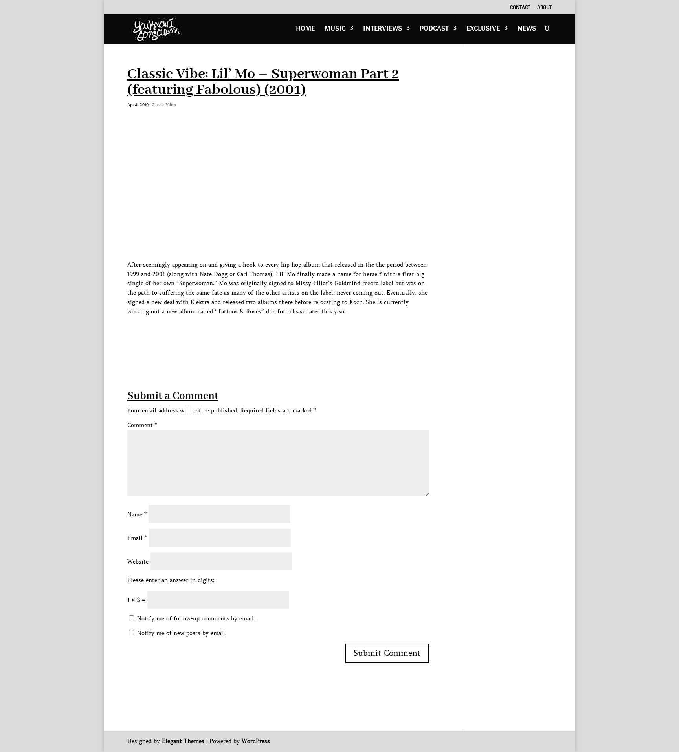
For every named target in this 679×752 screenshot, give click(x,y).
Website (138, 561)
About (544, 8)
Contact (520, 8)
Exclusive (483, 30)
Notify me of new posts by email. (181, 633)
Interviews (382, 30)
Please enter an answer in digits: (171, 580)
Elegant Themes (183, 741)
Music (335, 30)
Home (305, 30)
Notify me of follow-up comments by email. (196, 618)
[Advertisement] (270, 334)
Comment (142, 425)
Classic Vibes (164, 104)
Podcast (434, 30)
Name (137, 514)
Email (137, 538)
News (527, 30)
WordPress (256, 741)
